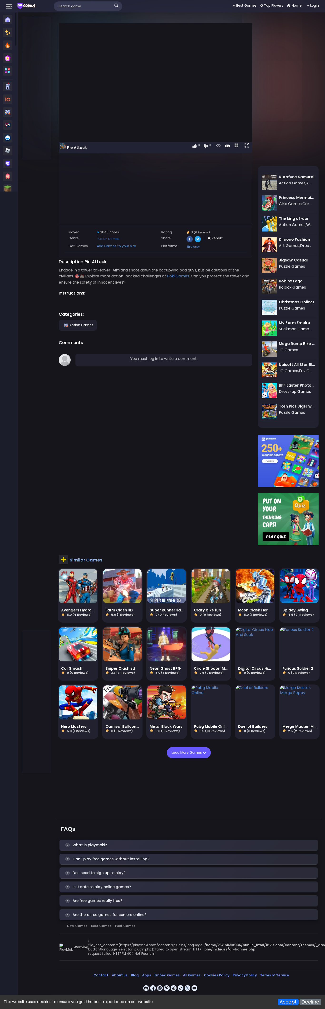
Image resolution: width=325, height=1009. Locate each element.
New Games (77, 926)
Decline (310, 1002)
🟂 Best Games (244, 5)
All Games (192, 975)
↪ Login (312, 5)
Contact (101, 975)
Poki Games (125, 926)
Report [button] (217, 238)
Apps (146, 975)
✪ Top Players (271, 5)
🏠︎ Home (294, 5)
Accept (288, 1002)
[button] (247, 145)
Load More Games (187, 752)
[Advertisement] (36, 88)
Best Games (101, 926)
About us (120, 975)
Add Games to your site (116, 246)
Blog (135, 975)
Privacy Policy (245, 975)
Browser (193, 246)
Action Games (108, 238)
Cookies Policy (216, 975)
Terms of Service (274, 975)
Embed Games (167, 975)
